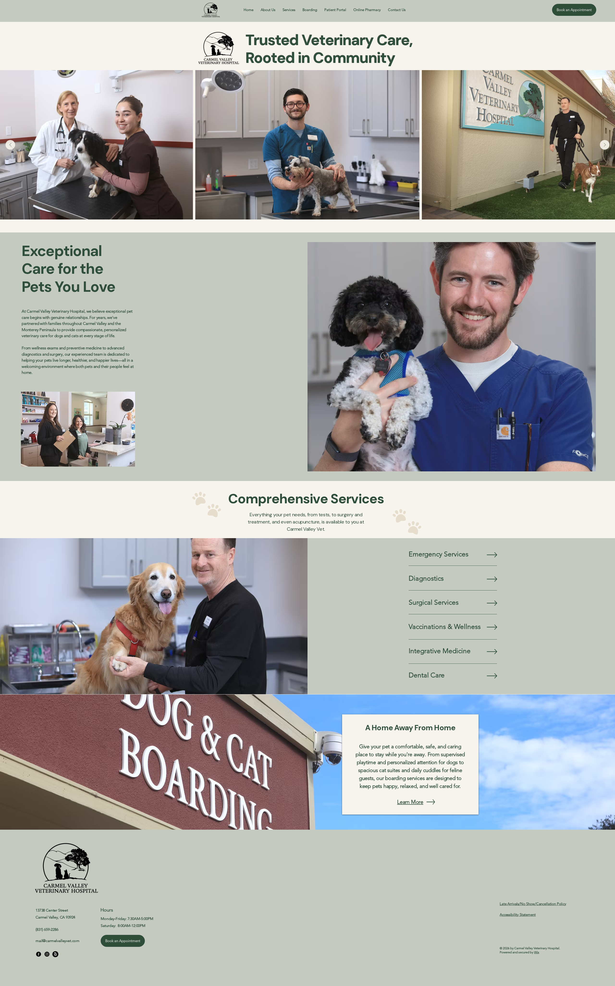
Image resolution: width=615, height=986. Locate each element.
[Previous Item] (10, 145)
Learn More (410, 802)
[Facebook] (39, 954)
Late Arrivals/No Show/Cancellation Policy (533, 903)
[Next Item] (604, 145)
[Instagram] (47, 954)
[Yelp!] (55, 954)
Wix (536, 952)
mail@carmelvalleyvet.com (58, 940)
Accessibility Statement (518, 914)
